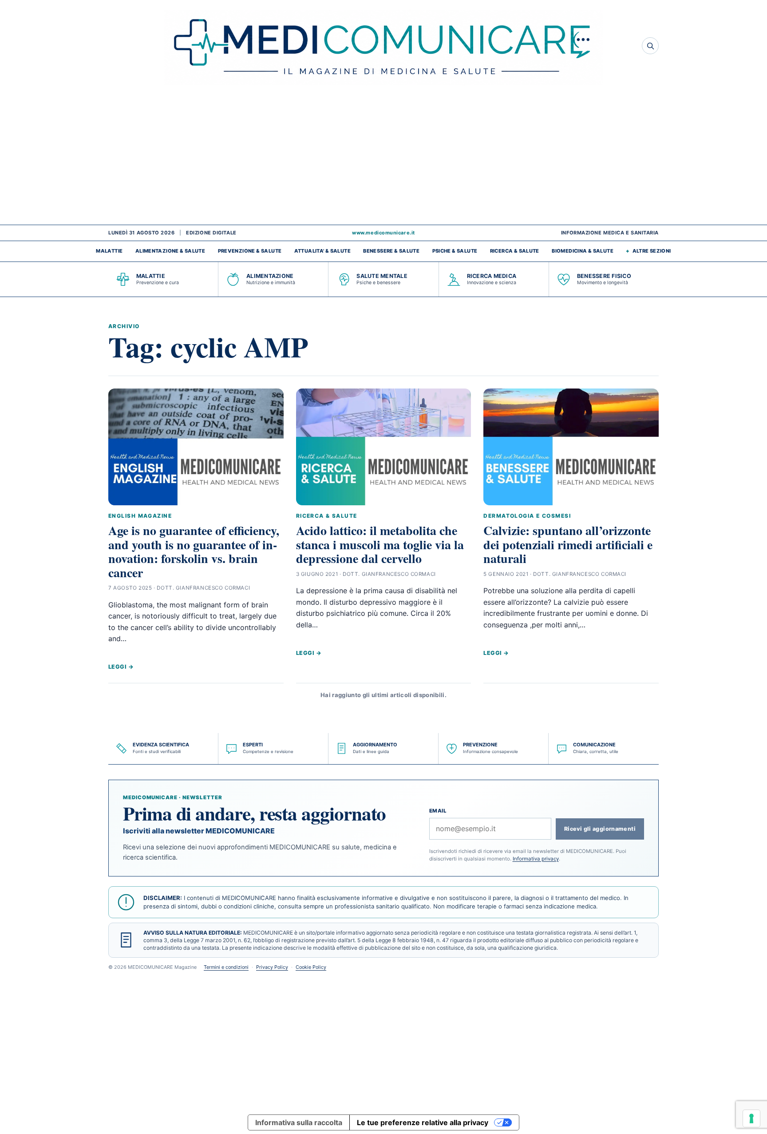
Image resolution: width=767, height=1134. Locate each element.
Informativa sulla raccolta (298, 1122)
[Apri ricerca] (650, 45)
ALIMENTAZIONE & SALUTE (170, 251)
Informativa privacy (536, 859)
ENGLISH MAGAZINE (140, 515)
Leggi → (121, 666)
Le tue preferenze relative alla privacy (422, 1122)
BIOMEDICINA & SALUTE (582, 251)
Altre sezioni (652, 251)
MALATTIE (109, 251)
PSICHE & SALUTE (455, 251)
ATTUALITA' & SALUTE (322, 251)
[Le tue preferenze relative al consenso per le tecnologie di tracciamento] (751, 1118)
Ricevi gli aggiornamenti (600, 828)
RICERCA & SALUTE (514, 251)
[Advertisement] (383, 158)
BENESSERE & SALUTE (391, 251)
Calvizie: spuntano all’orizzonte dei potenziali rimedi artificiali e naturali (567, 544)
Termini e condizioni (226, 967)
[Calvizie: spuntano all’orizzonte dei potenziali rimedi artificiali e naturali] (571, 447)
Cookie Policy (311, 967)
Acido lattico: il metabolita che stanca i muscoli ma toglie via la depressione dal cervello (380, 544)
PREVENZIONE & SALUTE (250, 251)
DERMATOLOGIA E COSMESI (527, 515)
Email (438, 811)
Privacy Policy (272, 967)
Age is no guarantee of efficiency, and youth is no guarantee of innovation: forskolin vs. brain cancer (193, 551)
